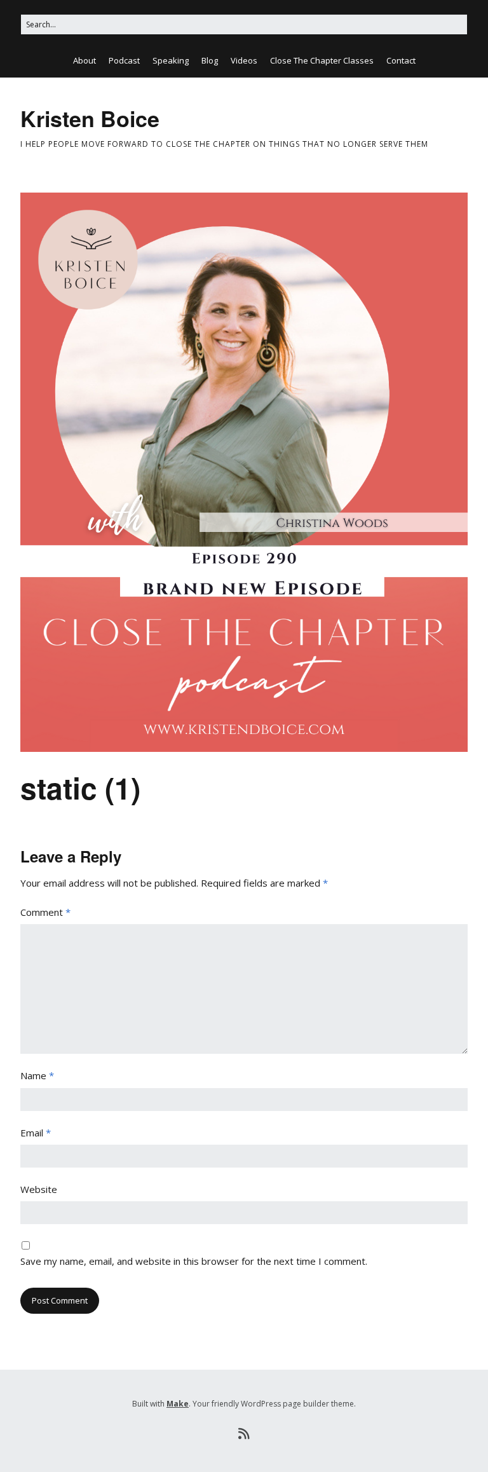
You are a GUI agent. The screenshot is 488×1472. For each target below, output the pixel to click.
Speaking (170, 60)
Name (37, 1075)
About (84, 60)
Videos (244, 60)
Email (35, 1132)
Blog (209, 60)
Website (38, 1189)
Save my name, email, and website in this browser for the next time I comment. (193, 1261)
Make (177, 1403)
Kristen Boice (89, 118)
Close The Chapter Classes (322, 60)
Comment (45, 912)
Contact (401, 60)
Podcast (124, 60)
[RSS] (244, 1434)
